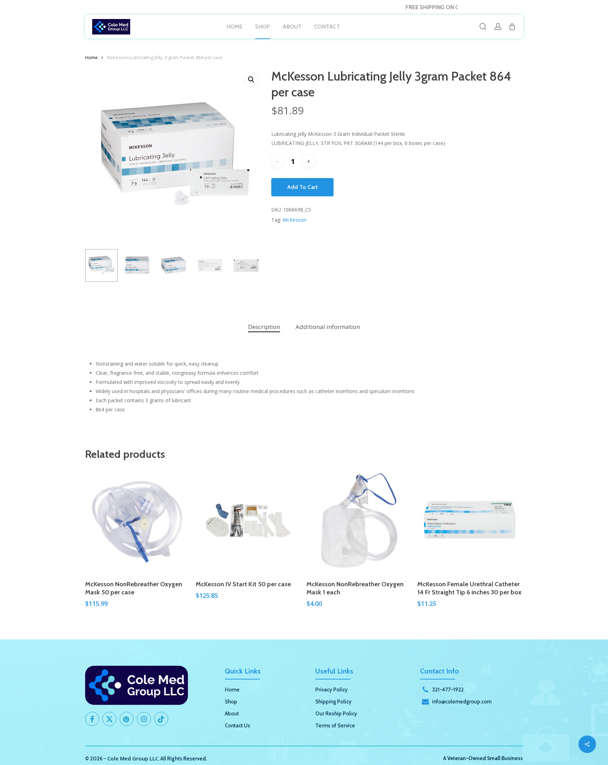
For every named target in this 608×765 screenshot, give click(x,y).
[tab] (264, 327)
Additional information (328, 327)
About (232, 713)
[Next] (251, 266)
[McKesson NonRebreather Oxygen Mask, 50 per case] (137, 521)
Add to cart (302, 187)
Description (264, 327)
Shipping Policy (333, 701)
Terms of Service (335, 725)
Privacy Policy (331, 690)
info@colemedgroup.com (462, 701)
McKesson (294, 219)
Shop (231, 701)
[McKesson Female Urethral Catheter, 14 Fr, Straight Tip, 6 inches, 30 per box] (469, 521)
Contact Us (237, 725)
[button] (251, 79)
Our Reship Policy (336, 713)
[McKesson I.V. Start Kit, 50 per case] (248, 521)
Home (91, 57)
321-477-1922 (448, 690)
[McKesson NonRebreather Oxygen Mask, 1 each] (359, 521)
